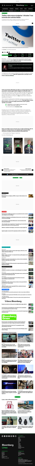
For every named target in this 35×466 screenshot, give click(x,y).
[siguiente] (32, 170)
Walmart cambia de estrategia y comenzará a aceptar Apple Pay (14, 227)
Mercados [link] (16, 8)
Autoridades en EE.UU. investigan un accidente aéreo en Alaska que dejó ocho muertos (9, 377)
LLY (29, 93)
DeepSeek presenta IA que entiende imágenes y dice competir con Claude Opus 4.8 (9, 392)
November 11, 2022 (18, 106)
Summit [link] (21, 8)
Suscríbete (19, 452)
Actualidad (3, 454)
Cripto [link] (25, 8)
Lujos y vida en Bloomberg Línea (9, 399)
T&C (18, 455)
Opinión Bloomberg (5, 289)
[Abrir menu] (2, 5)
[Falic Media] (32, 6)
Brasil (19, 437)
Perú (18, 442)
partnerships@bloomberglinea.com (23, 459)
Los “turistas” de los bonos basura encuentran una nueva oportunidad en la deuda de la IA (13, 278)
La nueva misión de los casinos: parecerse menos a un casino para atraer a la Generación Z (24, 411)
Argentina (19, 439)
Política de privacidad (21, 453)
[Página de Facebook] (2, 436)
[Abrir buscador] (4, 5)
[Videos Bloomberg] (17, 301)
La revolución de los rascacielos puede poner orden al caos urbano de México (16, 292)
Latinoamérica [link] (30, 8)
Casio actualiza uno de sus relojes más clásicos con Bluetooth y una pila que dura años (25, 427)
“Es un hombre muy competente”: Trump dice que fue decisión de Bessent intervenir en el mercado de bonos (15, 225)
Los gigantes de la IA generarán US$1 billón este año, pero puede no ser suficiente (16, 294)
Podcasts (3, 457)
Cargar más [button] (17, 396)
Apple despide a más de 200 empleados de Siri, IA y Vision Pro (14, 230)
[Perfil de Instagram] (9, 436)
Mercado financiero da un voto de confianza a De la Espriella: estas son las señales (9, 345)
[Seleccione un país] (12, 5)
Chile (19, 441)
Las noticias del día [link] (5, 8)
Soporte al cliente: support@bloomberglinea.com (24, 461)
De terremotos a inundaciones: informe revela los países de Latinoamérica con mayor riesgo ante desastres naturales (13, 322)
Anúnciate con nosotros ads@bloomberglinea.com (25, 460)
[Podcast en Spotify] (15, 436)
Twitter (21, 177)
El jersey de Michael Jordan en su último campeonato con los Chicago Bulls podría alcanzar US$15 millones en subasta (9, 412)
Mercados (3, 453)
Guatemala (19, 448)
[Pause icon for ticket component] (2, 10)
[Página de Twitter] (4, 436)
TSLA (19, 95)
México (19, 438)
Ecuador (19, 443)
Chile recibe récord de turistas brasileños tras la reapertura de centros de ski (24, 345)
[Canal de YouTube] (7, 436)
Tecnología (4, 13)
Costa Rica (19, 445)
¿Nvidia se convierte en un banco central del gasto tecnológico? (14, 270)
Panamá (19, 444)
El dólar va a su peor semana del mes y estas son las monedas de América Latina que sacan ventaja (14, 260)
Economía (3, 452)
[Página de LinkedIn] (11, 436)
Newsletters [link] (11, 8)
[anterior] (2, 170)
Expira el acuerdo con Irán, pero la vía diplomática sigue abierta (14, 304)
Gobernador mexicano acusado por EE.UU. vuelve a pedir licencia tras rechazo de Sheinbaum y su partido (9, 170)
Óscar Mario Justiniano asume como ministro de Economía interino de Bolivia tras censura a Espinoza (25, 361)
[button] (32, 23)
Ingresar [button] (32, 5)
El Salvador (19, 446)
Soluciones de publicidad (21, 462)
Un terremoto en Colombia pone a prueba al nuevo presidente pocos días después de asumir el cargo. (14, 308)
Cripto (2, 455)
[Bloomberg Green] (17, 317)
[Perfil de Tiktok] (13, 436)
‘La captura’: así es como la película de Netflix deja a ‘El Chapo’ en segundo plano (9, 427)
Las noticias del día (15, 177)
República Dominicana (21, 447)
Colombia (19, 440)
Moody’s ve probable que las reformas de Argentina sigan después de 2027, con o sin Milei (9, 361)
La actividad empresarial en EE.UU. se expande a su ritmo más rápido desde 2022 (25, 392)
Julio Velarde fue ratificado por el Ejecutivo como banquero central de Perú (25, 377)
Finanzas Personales (4, 456)
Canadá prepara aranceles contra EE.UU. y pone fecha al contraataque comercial (25, 170)
